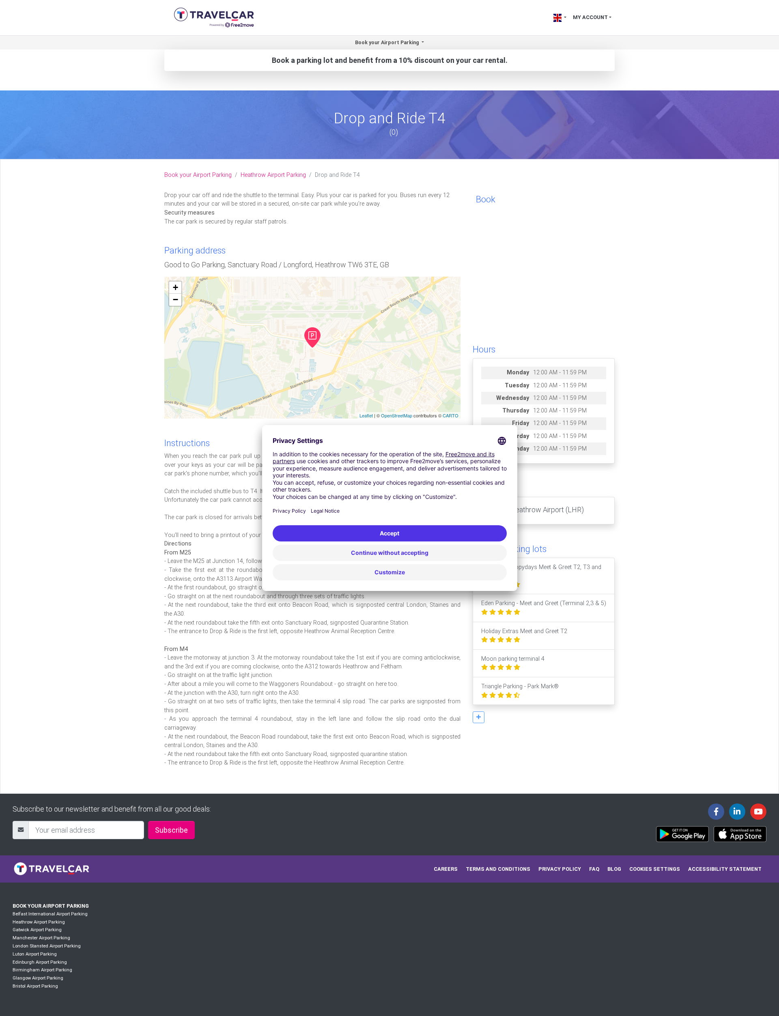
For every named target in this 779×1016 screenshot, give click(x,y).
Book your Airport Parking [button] (387, 42)
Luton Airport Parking (35, 954)
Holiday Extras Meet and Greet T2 (524, 631)
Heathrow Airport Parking (273, 175)
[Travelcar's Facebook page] (716, 811)
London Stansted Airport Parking (47, 946)
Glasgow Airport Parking (38, 978)
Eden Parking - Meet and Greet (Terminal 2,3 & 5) (543, 603)
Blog (614, 869)
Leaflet (366, 415)
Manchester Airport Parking (41, 938)
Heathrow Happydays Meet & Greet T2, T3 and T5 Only (541, 572)
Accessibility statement (725, 869)
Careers (446, 869)
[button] (478, 717)
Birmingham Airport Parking (42, 970)
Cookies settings (654, 869)
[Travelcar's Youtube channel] (758, 811)
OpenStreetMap (396, 415)
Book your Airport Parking (198, 175)
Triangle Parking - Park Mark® (520, 686)
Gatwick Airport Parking (37, 929)
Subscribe (171, 830)
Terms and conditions (498, 869)
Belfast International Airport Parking (50, 914)
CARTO (450, 415)
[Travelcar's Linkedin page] (737, 811)
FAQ (594, 869)
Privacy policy (559, 869)
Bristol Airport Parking (35, 986)
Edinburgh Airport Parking (40, 962)
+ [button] (175, 287)
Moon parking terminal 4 (512, 658)
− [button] (175, 299)
